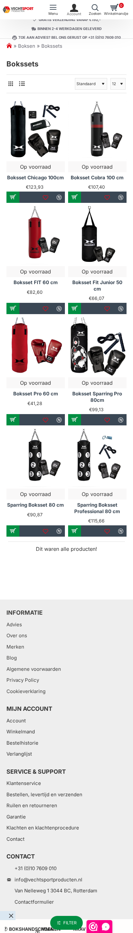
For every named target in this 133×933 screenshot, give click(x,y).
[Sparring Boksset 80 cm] (35, 458)
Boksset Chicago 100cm (35, 177)
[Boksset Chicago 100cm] (35, 130)
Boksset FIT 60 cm (36, 282)
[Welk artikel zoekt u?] (95, 9)
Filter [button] (70, 922)
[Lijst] (22, 84)
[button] (12, 197)
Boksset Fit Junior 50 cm (97, 285)
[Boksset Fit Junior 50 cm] (97, 235)
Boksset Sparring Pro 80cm (97, 397)
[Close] (10, 915)
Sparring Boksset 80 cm (35, 505)
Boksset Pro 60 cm (35, 394)
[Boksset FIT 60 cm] (35, 235)
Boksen (26, 46)
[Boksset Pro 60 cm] (35, 346)
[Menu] (53, 9)
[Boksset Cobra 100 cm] (97, 130)
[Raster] (10, 84)
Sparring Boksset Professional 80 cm (97, 508)
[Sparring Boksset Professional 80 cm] (97, 458)
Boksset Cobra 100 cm (97, 177)
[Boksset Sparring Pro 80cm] (97, 346)
